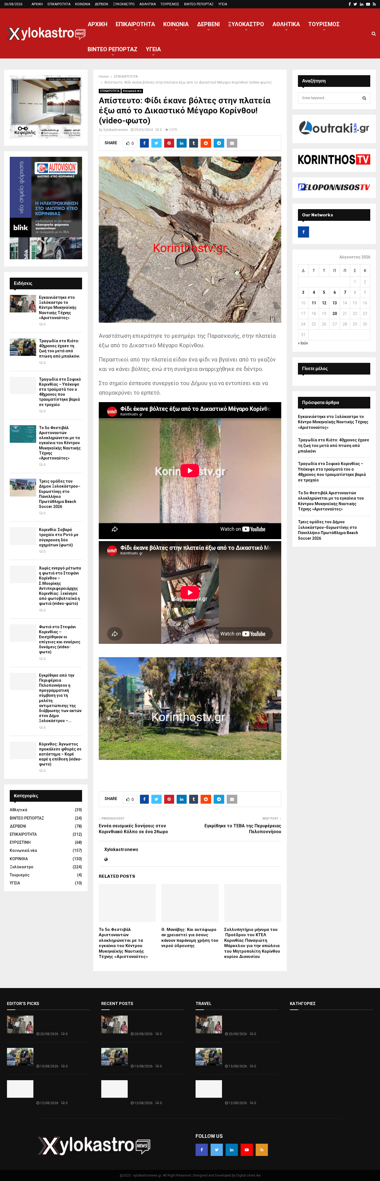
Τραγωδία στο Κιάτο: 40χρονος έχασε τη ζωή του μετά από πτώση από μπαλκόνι (333, 445)
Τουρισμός (19, 875)
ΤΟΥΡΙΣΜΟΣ (170, 4)
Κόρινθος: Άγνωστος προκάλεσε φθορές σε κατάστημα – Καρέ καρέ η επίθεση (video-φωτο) (60, 754)
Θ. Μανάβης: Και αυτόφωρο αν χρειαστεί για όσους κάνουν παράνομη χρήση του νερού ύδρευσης (189, 937)
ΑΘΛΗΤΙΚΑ (147, 4)
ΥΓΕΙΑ (222, 4)
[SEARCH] (364, 98)
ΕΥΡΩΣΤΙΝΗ (20, 842)
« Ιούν (303, 343)
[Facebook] (202, 1150)
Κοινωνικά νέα (132, 90)
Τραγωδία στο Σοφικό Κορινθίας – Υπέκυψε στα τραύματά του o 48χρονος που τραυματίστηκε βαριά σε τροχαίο (62, 1089)
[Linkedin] (232, 1150)
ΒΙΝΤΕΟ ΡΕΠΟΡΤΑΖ (199, 4)
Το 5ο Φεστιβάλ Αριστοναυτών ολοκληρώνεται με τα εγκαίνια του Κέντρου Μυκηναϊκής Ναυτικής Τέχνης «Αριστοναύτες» (123, 943)
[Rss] (262, 1150)
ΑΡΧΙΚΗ (37, 4)
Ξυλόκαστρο (21, 867)
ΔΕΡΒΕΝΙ (101, 4)
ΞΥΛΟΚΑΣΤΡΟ (124, 4)
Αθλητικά (18, 810)
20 (334, 313)
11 (314, 303)
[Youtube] (247, 1150)
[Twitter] (217, 1150)
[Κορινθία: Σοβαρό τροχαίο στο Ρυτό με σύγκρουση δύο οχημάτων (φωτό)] (23, 536)
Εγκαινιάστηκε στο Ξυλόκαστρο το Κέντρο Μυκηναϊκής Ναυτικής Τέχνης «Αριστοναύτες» (58, 307)
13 (334, 303)
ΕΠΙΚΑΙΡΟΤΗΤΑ (59, 4)
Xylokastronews (115, 130)
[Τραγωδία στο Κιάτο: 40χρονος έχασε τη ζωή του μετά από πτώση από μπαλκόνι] (23, 347)
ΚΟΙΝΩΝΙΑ (82, 4)
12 (324, 303)
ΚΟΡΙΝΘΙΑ (19, 859)
